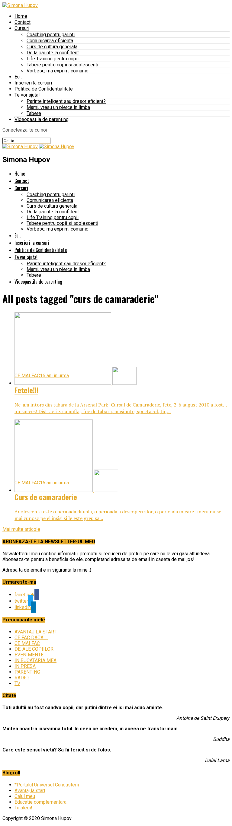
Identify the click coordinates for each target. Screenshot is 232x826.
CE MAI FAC (27, 643)
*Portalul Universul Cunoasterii (46, 785)
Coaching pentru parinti (51, 34)
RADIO (21, 678)
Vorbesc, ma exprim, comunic (57, 71)
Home (20, 16)
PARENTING (27, 672)
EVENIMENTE (29, 655)
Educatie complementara (40, 802)
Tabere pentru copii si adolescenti (62, 65)
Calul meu (24, 796)
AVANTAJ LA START (35, 632)
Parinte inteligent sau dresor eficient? (66, 101)
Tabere (34, 113)
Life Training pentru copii (53, 59)
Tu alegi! (23, 808)
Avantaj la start (29, 790)
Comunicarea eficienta (50, 40)
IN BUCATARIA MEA (35, 660)
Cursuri (21, 28)
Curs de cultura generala (52, 46)
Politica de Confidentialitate (43, 89)
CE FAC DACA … (31, 637)
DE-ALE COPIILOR (33, 649)
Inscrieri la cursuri (33, 83)
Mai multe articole (21, 529)
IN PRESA (25, 666)
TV (17, 683)
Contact (22, 22)
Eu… (18, 77)
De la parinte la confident (53, 53)
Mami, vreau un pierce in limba (58, 107)
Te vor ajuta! (27, 95)
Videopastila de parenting (41, 119)
